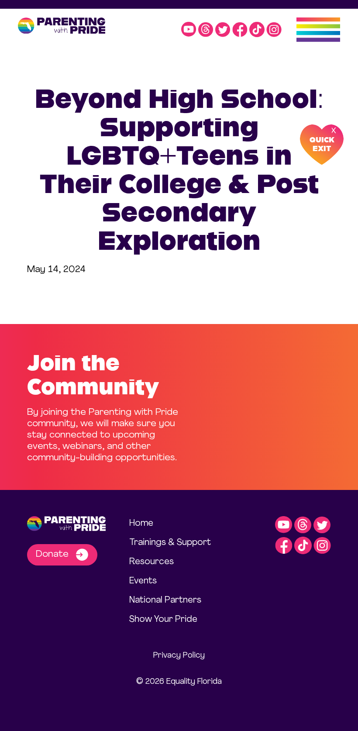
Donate (53, 554)
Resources (151, 562)
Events (143, 581)
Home (141, 523)
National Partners (165, 600)
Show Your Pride (163, 619)
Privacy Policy (179, 656)
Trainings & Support (170, 542)
